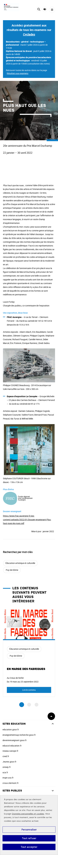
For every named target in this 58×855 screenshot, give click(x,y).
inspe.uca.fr (8, 777)
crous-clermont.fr (11, 783)
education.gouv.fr (11, 729)
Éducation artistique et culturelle (20, 563)
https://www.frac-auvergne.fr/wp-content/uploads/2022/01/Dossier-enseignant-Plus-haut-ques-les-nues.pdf (27, 519)
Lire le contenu (29, 689)
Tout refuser (29, 838)
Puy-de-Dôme (12, 570)
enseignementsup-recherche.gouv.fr (19, 734)
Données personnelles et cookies (28, 813)
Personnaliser (29, 829)
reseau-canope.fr (10, 750)
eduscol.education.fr (12, 745)
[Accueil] (11, 7)
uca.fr (5, 772)
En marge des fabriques (26, 669)
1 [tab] (21, 704)
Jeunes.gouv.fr (9, 761)
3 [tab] (36, 705)
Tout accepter (29, 847)
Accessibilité (44, 9)
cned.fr (6, 756)
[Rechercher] (38, 10)
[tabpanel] (29, 653)
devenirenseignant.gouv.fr (15, 740)
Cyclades (29, 34)
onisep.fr (7, 767)
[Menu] (52, 10)
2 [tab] (29, 705)
